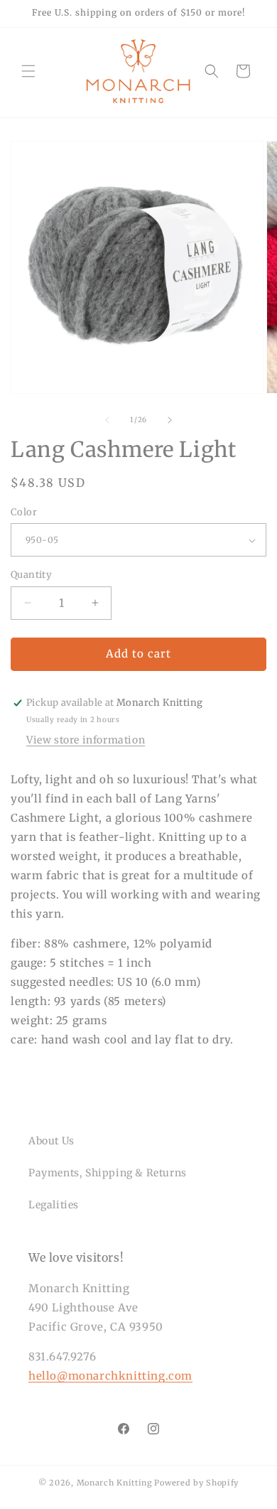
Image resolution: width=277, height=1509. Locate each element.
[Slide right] (169, 420)
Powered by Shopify (196, 1483)
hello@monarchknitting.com (110, 1375)
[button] (28, 71)
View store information (85, 740)
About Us (51, 1140)
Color (24, 512)
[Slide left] (107, 420)
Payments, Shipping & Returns (107, 1172)
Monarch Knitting (115, 1483)
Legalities (53, 1204)
